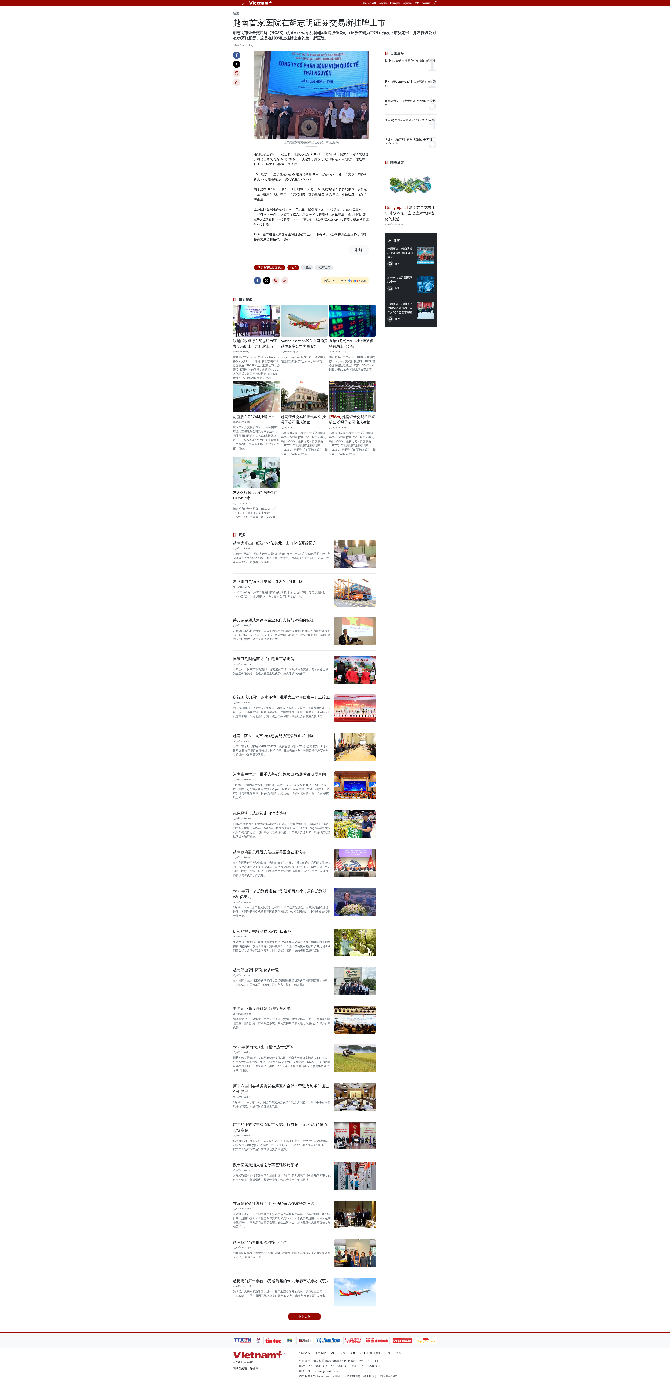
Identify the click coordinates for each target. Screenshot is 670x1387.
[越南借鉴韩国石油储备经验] (355, 981)
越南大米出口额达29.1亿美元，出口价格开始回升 (275, 543)
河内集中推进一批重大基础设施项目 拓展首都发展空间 (279, 774)
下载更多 (304, 1316)
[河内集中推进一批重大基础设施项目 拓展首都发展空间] (355, 785)
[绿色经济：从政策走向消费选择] (355, 824)
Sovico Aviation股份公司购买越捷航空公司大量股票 (304, 344)
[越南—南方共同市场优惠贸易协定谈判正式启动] (355, 747)
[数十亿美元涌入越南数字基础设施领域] (355, 1176)
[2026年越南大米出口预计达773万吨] (355, 1058)
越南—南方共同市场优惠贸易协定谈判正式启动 (273, 736)
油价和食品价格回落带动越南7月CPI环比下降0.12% (410, 141)
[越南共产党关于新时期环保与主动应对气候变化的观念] (411, 185)
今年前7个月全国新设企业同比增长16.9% (410, 120)
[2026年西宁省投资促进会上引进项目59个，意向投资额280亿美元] (355, 902)
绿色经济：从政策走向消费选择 (260, 813)
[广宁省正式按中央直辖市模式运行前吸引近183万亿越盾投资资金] (355, 1135)
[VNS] (328, 1340)
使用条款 (320, 1353)
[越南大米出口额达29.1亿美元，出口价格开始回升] (355, 554)
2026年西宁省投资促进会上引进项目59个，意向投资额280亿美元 (279, 894)
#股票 (307, 267)
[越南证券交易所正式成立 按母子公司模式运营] (304, 396)
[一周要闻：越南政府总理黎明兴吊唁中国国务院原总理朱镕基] (425, 310)
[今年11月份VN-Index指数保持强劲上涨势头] (352, 321)
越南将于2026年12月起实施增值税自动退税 (410, 84)
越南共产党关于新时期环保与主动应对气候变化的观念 (410, 213)
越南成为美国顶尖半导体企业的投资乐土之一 (410, 103)
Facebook (236, 55)
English (383, 2)
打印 (236, 73)
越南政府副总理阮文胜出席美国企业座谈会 (269, 852)
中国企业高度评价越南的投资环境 (262, 1008)
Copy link (236, 82)
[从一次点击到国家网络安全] (425, 284)
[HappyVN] (426, 1340)
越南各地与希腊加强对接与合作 (260, 1242)
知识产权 (304, 1353)
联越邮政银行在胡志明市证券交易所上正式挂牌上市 (255, 344)
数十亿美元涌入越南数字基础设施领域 (265, 1165)
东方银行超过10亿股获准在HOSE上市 (255, 495)
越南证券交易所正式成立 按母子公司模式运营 (303, 419)
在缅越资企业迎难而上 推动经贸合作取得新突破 (273, 1203)
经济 (236, 13)
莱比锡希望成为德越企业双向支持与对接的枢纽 (273, 620)
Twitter (236, 64)
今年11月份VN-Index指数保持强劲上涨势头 (351, 344)
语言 (352, 1353)
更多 (242, 535)
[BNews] (289, 1340)
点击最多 (397, 53)
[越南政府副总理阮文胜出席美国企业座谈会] (355, 863)
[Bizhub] (304, 1340)
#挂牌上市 (324, 267)
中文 (417, 3)
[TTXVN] (242, 1340)
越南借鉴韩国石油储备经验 (256, 970)
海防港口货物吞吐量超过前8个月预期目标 (268, 581)
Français (395, 2)
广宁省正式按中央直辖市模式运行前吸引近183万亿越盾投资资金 (280, 1127)
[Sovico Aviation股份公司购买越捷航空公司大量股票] (304, 321)
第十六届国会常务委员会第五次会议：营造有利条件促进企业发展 (281, 1089)
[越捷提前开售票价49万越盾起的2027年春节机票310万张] (355, 1292)
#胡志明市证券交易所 (269, 267)
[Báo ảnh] (402, 1340)
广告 (388, 1353)
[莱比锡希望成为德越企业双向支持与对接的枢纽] (355, 631)
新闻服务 (375, 1353)
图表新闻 (397, 162)
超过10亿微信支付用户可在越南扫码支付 (410, 60)
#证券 (293, 267)
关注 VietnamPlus (335, 280)
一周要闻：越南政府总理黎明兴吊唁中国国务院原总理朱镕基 (399, 308)
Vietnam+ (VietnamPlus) (261, 3)
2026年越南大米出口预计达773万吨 (263, 1047)
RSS (332, 1353)
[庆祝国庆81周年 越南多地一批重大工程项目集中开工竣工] (355, 708)
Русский (426, 3)
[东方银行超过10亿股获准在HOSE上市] (256, 472)
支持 (342, 1353)
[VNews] (258, 1340)
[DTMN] (377, 1340)
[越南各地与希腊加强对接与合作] (355, 1253)
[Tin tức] (273, 1340)
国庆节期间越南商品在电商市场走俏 (263, 659)
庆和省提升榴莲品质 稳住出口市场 (262, 931)
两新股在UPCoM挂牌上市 (254, 417)
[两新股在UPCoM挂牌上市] (256, 396)
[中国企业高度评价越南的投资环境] (355, 1020)
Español (407, 2)
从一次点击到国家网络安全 (399, 279)
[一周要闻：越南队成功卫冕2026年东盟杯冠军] (425, 255)
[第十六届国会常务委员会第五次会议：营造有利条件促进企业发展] (355, 1097)
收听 (397, 263)
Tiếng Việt (369, 2)
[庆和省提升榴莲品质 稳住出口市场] (355, 942)
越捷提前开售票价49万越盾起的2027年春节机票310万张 (281, 1281)
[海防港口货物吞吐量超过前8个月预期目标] (355, 593)
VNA (363, 1353)
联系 (398, 1353)
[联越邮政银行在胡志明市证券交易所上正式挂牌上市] (256, 321)
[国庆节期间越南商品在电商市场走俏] (355, 670)
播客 (396, 241)
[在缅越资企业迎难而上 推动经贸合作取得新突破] (355, 1214)
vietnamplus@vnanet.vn (328, 1371)
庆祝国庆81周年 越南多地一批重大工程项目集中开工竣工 (281, 697)
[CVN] (353, 1340)
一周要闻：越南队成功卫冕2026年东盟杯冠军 (400, 253)
